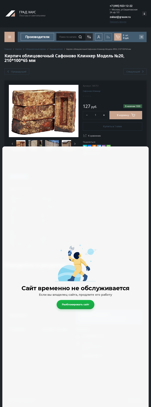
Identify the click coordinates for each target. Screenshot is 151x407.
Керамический (56, 49)
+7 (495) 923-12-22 (121, 5)
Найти (80, 37)
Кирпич (18, 49)
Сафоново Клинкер (91, 91)
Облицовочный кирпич (36, 49)
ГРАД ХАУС (27, 12)
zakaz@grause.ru (120, 16)
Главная (8, 49)
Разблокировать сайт (75, 304)
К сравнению (94, 136)
